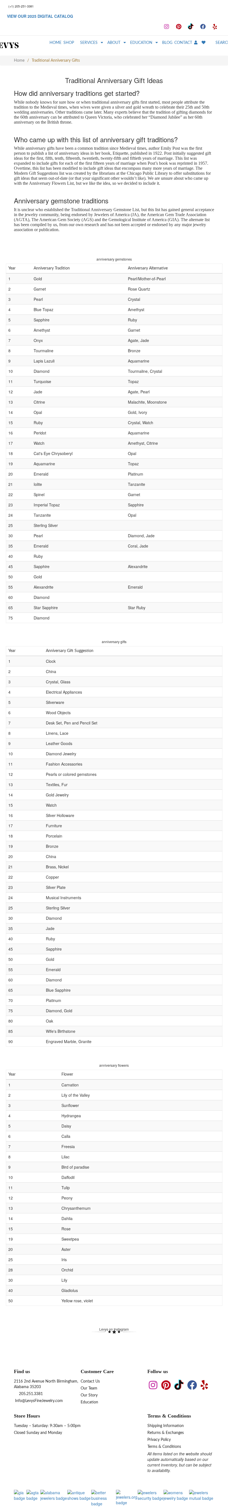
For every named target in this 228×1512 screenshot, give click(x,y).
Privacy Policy (159, 1440)
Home (19, 61)
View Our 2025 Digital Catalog (40, 16)
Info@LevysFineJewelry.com (38, 1401)
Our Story (89, 1395)
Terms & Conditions (164, 1447)
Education (89, 1402)
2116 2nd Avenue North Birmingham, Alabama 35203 (46, 1384)
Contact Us (90, 1381)
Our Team (89, 1388)
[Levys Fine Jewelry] (17, 45)
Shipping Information (165, 1426)
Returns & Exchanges (165, 1433)
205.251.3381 (30, 1394)
